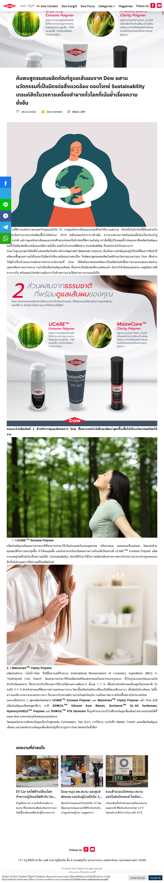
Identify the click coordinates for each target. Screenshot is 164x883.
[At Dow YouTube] (159, 6)
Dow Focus (88, 6)
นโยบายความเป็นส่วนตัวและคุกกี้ (82, 872)
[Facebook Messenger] (5, 216)
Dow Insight (70, 6)
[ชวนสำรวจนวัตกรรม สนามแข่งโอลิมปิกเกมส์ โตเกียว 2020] (127, 771)
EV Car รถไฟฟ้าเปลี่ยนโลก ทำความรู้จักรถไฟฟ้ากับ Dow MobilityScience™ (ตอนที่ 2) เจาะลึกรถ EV (36, 794)
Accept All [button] (155, 877)
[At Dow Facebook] (152, 6)
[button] (5, 204)
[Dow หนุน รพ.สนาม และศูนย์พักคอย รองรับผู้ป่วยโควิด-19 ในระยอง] (82, 771)
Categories (105, 6)
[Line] (5, 204)
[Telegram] (5, 227)
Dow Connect (50, 6)
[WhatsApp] (5, 238)
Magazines (126, 6)
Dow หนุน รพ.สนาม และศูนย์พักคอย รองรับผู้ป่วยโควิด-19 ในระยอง (81, 794)
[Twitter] (5, 193)
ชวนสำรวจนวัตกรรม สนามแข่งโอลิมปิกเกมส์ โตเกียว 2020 (124, 794)
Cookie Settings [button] (137, 877)
